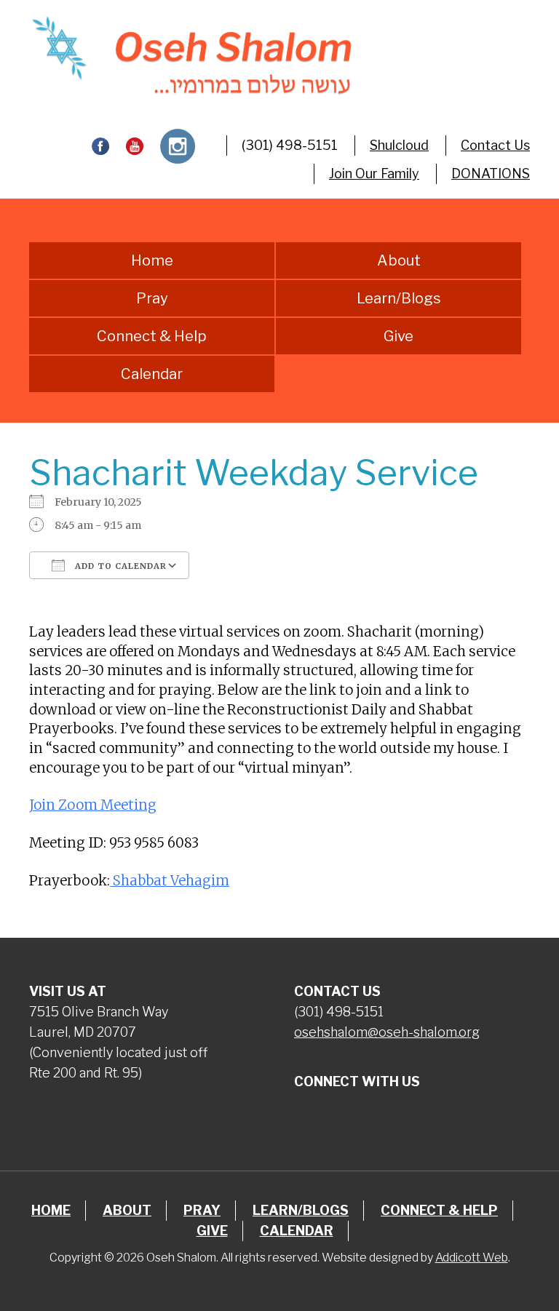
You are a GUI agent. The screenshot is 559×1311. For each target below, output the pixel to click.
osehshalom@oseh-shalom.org (387, 1032)
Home (152, 260)
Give (398, 336)
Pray (152, 298)
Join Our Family (374, 173)
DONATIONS (490, 173)
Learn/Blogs (399, 298)
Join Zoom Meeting (92, 805)
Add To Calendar (119, 566)
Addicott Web (471, 1257)
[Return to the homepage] (191, 55)
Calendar (152, 374)
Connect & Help (152, 336)
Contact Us (495, 145)
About (399, 260)
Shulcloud (399, 145)
